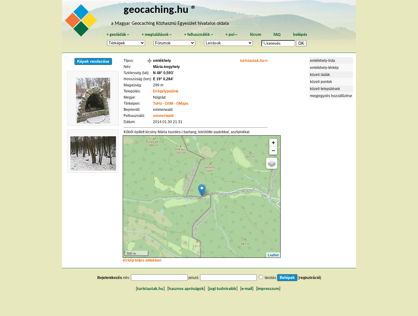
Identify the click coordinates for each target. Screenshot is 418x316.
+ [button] (273, 142)
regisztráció (309, 278)
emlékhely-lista (322, 60)
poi (231, 35)
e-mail (246, 289)
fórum (255, 35)
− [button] (273, 150)
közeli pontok (321, 82)
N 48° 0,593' (163, 73)
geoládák (118, 35)
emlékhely (162, 60)
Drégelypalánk (165, 91)
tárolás (270, 278)
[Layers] (271, 163)
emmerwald (163, 116)
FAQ (277, 35)
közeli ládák (320, 75)
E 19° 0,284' (163, 79)
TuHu (157, 103)
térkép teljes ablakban (142, 260)
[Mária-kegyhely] (202, 190)
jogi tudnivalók (222, 289)
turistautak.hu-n (253, 60)
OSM (169, 103)
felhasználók (198, 35)
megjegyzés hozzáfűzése (331, 96)
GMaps (182, 103)
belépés (300, 35)
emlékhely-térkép (324, 68)
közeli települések (325, 89)
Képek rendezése (93, 61)
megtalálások (157, 35)
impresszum (268, 289)
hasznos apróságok (186, 289)
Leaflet (273, 255)
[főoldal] (82, 22)
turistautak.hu (150, 289)
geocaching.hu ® (160, 10)
